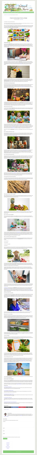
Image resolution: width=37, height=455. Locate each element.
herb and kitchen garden (22, 360)
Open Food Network (14, 172)
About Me (21, 415)
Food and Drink (7, 409)
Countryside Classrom (23, 86)
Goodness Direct (6, 287)
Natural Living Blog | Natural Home (18, 8)
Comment (4, 421)
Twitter (7, 416)
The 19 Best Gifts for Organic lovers (8, 397)
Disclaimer (8, 445)
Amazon (23, 284)
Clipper (21, 63)
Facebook (5, 416)
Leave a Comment (21, 19)
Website (4, 433)
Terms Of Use (7, 442)
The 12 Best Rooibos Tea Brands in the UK (8, 390)
